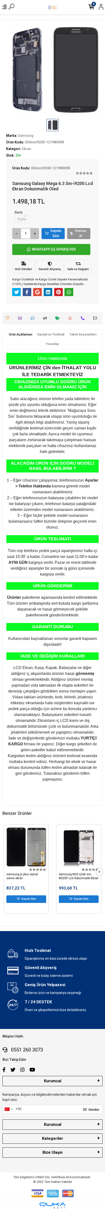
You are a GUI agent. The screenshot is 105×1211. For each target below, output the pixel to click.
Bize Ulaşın (52, 1152)
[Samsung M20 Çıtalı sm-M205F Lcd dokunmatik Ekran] (26, 847)
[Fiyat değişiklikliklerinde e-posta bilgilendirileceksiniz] (58, 318)
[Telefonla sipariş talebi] (84, 318)
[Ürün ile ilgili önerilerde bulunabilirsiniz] (96, 318)
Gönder (93, 1109)
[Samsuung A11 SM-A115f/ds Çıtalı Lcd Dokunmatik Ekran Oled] (79, 847)
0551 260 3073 (26, 1050)
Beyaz (22, 219)
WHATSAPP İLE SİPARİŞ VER (54, 249)
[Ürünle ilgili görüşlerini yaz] (34, 318)
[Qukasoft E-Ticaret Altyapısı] (52, 1205)
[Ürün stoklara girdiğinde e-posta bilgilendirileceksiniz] (71, 318)
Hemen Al (80, 233)
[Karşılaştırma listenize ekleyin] (46, 318)
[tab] (20, 334)
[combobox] (8, 1109)
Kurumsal (52, 1081)
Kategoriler (52, 1138)
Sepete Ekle (55, 233)
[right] (99, 872)
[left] (5, 872)
